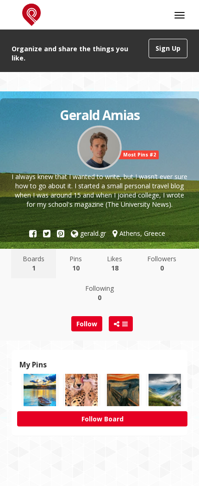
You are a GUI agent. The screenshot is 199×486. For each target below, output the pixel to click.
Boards (33, 263)
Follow (86, 323)
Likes (114, 263)
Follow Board (102, 418)
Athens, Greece (141, 233)
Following (99, 293)
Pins (75, 263)
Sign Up (167, 48)
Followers (161, 263)
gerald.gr (92, 233)
